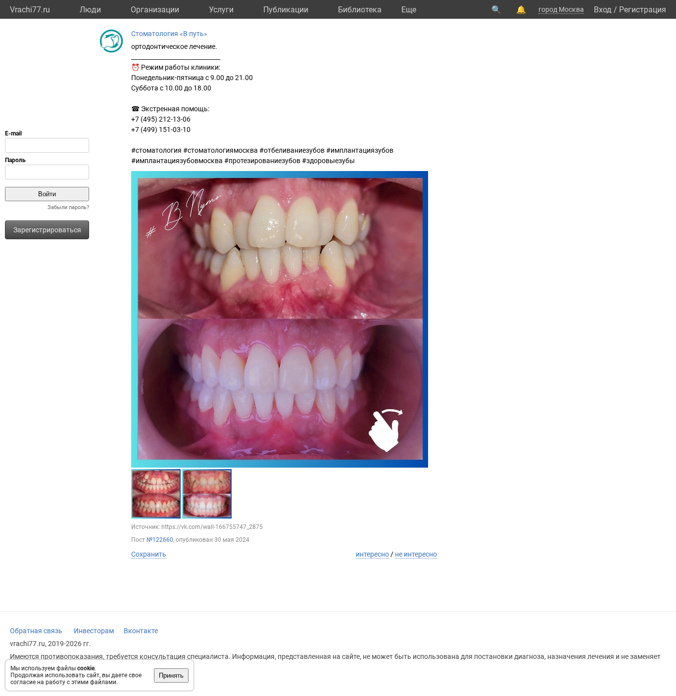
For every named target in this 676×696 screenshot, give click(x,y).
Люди (90, 9)
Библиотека (360, 9)
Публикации (285, 9)
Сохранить (148, 554)
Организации (155, 9)
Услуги (221, 9)
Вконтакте (141, 631)
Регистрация (642, 9)
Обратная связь (36, 631)
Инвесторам (94, 631)
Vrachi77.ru (30, 9)
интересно (372, 554)
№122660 (159, 539)
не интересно (416, 554)
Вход (603, 9)
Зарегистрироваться (47, 230)
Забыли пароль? (68, 207)
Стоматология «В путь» (169, 34)
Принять (171, 675)
